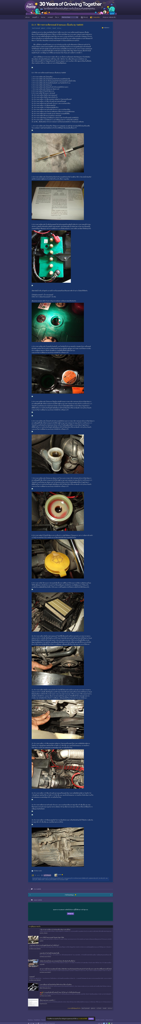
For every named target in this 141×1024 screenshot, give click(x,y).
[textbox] (69, 17)
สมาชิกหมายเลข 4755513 (45, 956)
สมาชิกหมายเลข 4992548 (35, 980)
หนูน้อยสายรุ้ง (92, 878)
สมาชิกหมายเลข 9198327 (45, 972)
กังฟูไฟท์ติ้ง (42, 964)
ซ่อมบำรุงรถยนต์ (36, 28)
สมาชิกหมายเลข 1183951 (45, 995)
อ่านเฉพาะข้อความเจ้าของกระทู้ (47, 1023)
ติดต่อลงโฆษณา (109, 1020)
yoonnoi (44, 878)
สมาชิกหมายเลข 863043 (55, 878)
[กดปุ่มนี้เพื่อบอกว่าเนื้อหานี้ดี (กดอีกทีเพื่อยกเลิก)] (35, 875)
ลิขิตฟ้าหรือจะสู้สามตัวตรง (45, 988)
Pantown (43, 1020)
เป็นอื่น (39, 879)
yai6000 (59, 874)
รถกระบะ (59, 28)
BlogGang (30, 1020)
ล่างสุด (36, 1023)
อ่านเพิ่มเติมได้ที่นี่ (82, 1018)
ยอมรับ (91, 1018)
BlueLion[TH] (36, 878)
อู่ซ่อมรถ (43, 28)
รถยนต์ (54, 28)
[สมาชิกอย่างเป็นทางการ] (62, 874)
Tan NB (100, 878)
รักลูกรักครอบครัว (43, 1003)
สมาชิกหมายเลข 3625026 (35, 948)
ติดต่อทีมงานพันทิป (100, 1020)
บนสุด (31, 1023)
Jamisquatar (67, 878)
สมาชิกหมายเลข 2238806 (79, 878)
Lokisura (47, 879)
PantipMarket (37, 1020)
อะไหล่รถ (49, 28)
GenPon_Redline (43, 933)
